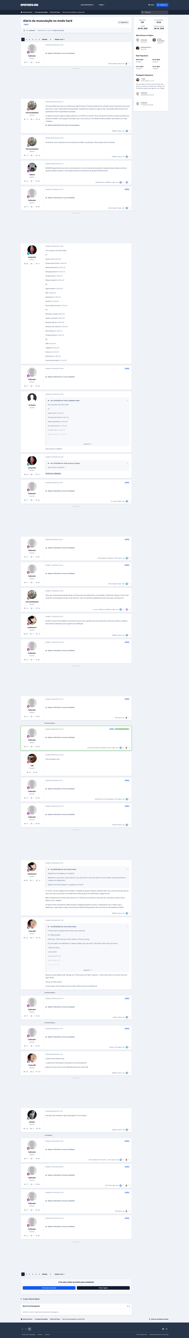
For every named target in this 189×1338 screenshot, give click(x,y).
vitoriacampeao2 (112, 63)
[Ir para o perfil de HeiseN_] (32, 1114)
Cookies (47, 1334)
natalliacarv (110, 558)
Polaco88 (102, 748)
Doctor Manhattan (161, 40)
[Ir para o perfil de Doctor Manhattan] (154, 40)
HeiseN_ (115, 1017)
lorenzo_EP (72, 463)
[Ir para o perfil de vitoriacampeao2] (32, 105)
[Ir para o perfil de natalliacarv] (32, 620)
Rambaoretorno (100, 182)
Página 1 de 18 (59, 39)
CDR (116, 718)
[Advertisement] (76, 83)
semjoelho (32, 257)
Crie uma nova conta (49, 1288)
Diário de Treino (58, 30)
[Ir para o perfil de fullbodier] (24, 30)
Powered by (158, 1334)
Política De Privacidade (28, 1334)
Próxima (44, 39)
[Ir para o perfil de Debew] (32, 167)
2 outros (108, 748)
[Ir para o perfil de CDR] (32, 758)
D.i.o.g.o (95, 609)
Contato (40, 1334)
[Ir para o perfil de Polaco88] (32, 924)
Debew (32, 175)
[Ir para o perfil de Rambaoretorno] (137, 48)
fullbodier (32, 30)
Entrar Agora (103, 1288)
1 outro (109, 1160)
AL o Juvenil (114, 501)
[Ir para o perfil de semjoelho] (32, 249)
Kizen (70, 869)
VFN (116, 558)
